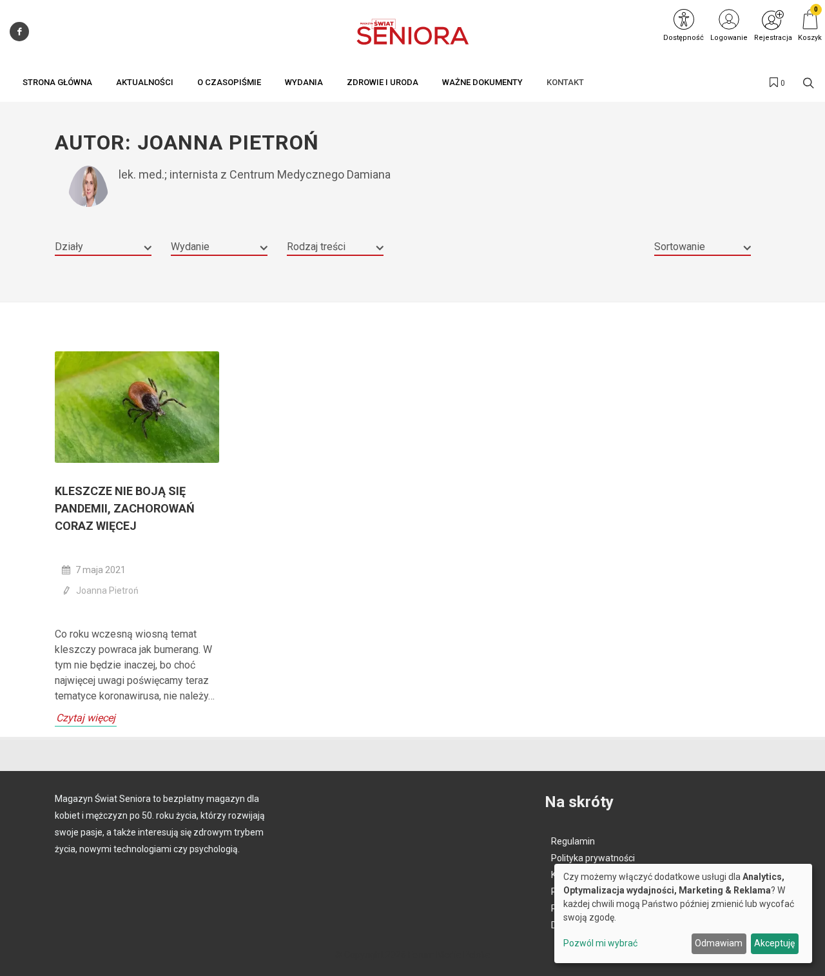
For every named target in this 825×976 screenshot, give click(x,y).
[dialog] (683, 913)
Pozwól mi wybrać (600, 943)
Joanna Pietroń (107, 590)
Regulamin (573, 841)
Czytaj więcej (85, 718)
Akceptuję (774, 943)
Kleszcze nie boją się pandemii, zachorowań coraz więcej (125, 508)
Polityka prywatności (593, 858)
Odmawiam (718, 943)
